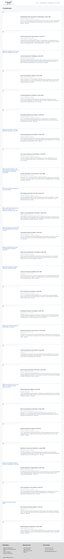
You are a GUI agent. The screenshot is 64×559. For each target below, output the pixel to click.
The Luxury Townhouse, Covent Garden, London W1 (32, 154)
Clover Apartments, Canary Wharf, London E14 (31, 487)
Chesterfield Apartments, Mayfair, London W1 (31, 232)
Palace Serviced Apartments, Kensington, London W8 (33, 252)
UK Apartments (51, 2)
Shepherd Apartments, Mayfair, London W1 (30, 428)
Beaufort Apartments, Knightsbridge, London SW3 (32, 467)
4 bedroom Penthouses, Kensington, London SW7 (32, 350)
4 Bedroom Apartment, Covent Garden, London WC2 (32, 330)
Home (37, 2)
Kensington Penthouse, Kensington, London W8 (32, 310)
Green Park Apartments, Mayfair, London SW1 (31, 75)
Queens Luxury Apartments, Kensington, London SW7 (33, 212)
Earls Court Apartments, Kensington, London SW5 (32, 408)
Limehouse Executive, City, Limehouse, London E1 (32, 36)
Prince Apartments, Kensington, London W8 (30, 291)
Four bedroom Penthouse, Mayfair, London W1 (31, 507)
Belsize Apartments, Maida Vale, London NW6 (31, 526)
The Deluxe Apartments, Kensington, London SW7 (32, 134)
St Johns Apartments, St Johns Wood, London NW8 (32, 173)
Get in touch (57, 2)
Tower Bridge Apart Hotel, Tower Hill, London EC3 (32, 193)
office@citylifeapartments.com (50, 551)
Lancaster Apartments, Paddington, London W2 (31, 56)
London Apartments (43, 2)
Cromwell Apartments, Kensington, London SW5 (31, 95)
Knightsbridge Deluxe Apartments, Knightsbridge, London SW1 (35, 16)
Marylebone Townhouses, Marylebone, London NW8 (32, 448)
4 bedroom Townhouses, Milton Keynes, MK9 (31, 271)
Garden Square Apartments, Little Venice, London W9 (33, 369)
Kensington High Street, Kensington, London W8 (32, 114)
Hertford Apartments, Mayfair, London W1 (30, 389)
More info (27, 23)
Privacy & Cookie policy (7, 553)
